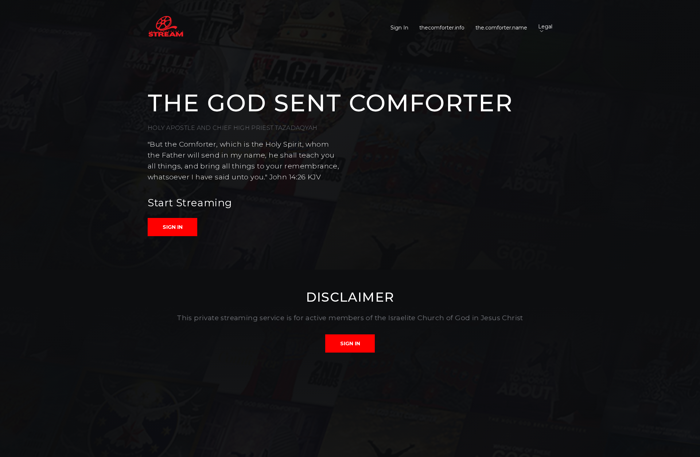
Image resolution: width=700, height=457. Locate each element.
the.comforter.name (501, 27)
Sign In (399, 27)
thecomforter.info (441, 27)
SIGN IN (173, 227)
